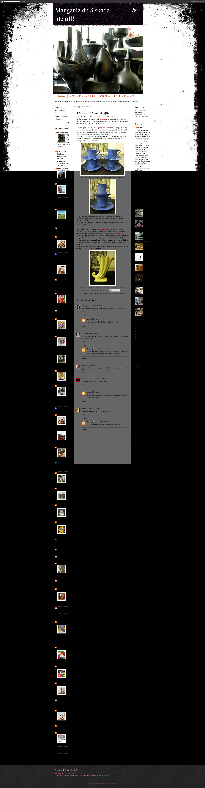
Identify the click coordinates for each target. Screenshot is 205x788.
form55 (84, 408)
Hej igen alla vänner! (68, 629)
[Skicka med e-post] (110, 290)
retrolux (59, 228)
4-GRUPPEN (87, 293)
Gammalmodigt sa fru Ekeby (63, 523)
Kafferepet (60, 710)
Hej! (58, 409)
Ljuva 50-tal (61, 336)
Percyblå (114, 293)
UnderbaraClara (62, 748)
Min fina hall (60, 403)
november (142, 343)
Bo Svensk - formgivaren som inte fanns (63, 202)
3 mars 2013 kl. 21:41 (101, 319)
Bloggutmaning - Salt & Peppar (147, 300)
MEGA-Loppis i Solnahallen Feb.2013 (147, 213)
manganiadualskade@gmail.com (64, 773)
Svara (83, 311)
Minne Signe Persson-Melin (61, 155)
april (140, 364)
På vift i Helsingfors (68, 189)
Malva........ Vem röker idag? (143, 393)
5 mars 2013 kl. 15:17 (101, 392)
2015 (139, 332)
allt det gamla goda (63, 556)
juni (140, 358)
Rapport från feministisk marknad (63, 258)
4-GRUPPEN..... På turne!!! (143, 421)
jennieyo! (60, 209)
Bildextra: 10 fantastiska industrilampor (61, 466)
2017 (139, 326)
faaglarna (60, 563)
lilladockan (60, 751)
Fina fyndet (61, 408)
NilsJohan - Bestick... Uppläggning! (147, 236)
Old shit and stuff (63, 447)
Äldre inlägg (126, 468)
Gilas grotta (61, 415)
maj (140, 361)
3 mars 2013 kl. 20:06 (95, 306)
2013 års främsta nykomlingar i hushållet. (62, 703)
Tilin (58, 755)
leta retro (60, 549)
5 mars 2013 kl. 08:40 (99, 379)
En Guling (68, 374)
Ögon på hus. (61, 558)
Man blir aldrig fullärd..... (142, 408)
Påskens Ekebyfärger (68, 529)
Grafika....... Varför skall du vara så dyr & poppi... (143, 415)
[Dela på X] (114, 290)
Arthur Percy (98, 293)
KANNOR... (104, 95)
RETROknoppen (62, 430)
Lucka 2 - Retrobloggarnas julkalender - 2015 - (147, 279)
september (142, 349)
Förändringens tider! (68, 737)
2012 (139, 437)
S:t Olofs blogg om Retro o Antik (63, 237)
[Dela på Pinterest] (119, 290)
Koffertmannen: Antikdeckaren (61, 641)
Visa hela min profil (141, 173)
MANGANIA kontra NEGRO (82, 95)
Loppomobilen (106, 293)
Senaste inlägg (80, 468)
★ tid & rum (61, 161)
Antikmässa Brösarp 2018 (68, 244)
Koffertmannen (62, 639)
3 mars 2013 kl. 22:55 (92, 365)
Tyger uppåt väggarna (61, 648)
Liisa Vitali (60, 584)
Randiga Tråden (87, 379)
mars (140, 367)
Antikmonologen (62, 132)
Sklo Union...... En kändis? (144, 404)
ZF (123, 293)
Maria (83, 365)
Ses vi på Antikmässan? (61, 313)
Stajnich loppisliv (63, 386)
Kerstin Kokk (61, 401)
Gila (83, 333)
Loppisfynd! (60, 288)
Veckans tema (68, 171)
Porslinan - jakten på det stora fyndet (63, 590)
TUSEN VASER (62, 370)
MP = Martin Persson (146, 266)
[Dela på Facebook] (117, 290)
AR (92, 293)
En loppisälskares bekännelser (63, 667)
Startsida (61, 95)
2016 (139, 329)
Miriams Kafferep (62, 615)
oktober (141, 346)
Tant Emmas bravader (61, 255)
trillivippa (85, 306)
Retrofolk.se (61, 463)
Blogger (114, 784)
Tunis (120, 293)
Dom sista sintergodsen (68, 495)
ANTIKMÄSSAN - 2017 (146, 255)
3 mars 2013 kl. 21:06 (91, 333)
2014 (139, 335)
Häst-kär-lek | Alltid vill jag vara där (63, 759)
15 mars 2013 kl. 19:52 (94, 408)
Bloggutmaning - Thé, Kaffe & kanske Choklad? (147, 225)
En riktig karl (68, 267)
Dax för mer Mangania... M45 (142, 398)
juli (140, 355)
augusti (141, 352)
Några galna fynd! (68, 672)
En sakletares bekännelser (61, 540)
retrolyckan (61, 608)
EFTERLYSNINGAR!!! (124, 95)
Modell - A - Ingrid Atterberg (143, 373)
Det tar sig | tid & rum (63, 163)
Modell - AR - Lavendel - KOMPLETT (143, 378)
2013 (139, 338)
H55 (58, 700)
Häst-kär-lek (61, 726)
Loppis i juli (60, 610)
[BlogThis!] (112, 290)
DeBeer (89, 319)
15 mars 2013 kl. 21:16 (102, 422)
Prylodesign (61, 184)
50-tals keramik (62, 264)
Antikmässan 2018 (62, 281)
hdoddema (101, 784)
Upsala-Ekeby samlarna (61, 489)
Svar (85, 315)
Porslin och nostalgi (61, 506)
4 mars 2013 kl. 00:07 (101, 349)
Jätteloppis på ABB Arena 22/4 (62, 230)
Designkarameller (63, 473)
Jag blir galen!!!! (61, 727)
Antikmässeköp (68, 688)
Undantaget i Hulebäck (61, 581)
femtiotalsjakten (62, 310)
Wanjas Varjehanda (63, 199)
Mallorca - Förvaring (147, 244)
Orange (59, 353)
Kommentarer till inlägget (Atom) (95, 472)
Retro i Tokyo (61, 551)
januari (141, 433)
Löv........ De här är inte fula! (143, 388)
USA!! (59, 616)
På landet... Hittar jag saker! (143, 383)
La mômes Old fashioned (62, 684)
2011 (139, 440)
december (142, 340)
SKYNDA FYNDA (62, 168)
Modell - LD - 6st (143, 369)
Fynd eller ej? (61, 279)
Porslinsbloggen (62, 286)
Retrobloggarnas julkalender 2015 (68, 453)
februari (141, 430)
